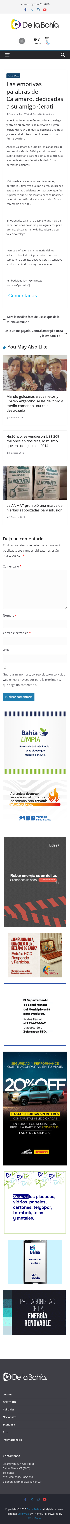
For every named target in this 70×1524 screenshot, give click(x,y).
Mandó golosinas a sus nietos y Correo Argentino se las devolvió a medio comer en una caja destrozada (34, 403)
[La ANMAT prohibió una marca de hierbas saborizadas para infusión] (35, 468)
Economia (9, 1424)
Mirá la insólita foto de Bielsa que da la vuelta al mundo (33, 319)
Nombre (10, 615)
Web (6, 650)
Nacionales (13, 75)
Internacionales (12, 1439)
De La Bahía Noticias (43, 114)
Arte (5, 1432)
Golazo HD (9, 1402)
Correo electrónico (17, 633)
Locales (7, 1394)
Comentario (12, 566)
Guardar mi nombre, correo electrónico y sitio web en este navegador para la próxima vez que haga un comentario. (34, 679)
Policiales (8, 1409)
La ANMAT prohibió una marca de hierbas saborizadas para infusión (34, 508)
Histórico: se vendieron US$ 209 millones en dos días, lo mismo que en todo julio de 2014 (32, 441)
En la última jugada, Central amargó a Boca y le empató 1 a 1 (34, 333)
